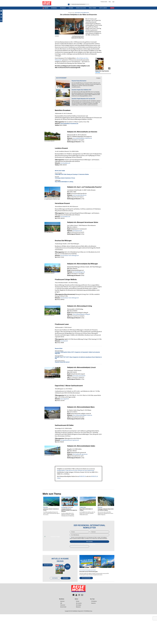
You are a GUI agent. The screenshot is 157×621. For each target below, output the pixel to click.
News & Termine (58, 173)
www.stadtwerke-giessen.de (80, 454)
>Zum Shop (97, 72)
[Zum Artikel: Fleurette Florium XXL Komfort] (63, 84)
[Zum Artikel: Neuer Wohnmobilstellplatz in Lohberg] (88, 501)
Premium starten (104, 1)
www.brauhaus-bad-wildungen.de (69, 255)
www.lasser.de (64, 341)
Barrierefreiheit (63, 607)
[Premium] (112, 8)
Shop (110, 1)
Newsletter (93, 603)
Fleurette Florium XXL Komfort (79, 80)
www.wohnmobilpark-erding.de (81, 314)
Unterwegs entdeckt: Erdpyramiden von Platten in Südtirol (106, 510)
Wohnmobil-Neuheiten (60, 360)
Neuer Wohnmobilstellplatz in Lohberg (64, 181)
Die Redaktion (94, 601)
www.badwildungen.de (79, 272)
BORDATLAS (82, 476)
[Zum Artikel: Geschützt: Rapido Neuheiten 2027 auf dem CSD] (63, 102)
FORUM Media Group (88, 611)
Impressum (62, 601)
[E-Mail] (82, 595)
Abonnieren (65, 578)
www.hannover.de (77, 230)
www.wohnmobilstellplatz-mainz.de (82, 415)
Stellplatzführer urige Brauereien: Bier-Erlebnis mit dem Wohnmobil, (75, 470)
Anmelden (89, 541)
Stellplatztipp (71, 12)
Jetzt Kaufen (55, 578)
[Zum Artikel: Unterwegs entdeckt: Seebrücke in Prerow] (51, 501)
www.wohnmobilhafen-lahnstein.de (82, 138)
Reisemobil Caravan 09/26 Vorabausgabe (88, 571)
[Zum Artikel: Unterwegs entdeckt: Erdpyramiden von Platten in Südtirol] (106, 501)
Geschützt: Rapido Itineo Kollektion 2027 (81, 89)
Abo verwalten (79, 603)
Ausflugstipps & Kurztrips (67, 507)
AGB (61, 603)
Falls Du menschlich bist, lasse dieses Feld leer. (83, 544)
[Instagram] (79, 595)
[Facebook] (1, 11)
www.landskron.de (65, 163)
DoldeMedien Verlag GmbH (77, 611)
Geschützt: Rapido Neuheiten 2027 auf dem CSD (83, 98)
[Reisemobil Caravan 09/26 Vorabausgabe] (96, 561)
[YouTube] (76, 595)
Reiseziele (57, 176)
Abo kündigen (78, 605)
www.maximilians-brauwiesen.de (69, 123)
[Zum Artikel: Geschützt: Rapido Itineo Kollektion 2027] (63, 93)
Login (113, 1)
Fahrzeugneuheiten (59, 350)
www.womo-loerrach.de (79, 375)
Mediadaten (78, 607)
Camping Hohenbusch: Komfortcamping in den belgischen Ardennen (69, 510)
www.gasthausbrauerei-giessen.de (69, 440)
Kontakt (77, 601)
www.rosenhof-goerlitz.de (79, 195)
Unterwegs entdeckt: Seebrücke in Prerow (65, 178)
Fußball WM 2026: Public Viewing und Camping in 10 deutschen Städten (72, 174)
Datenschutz (62, 605)
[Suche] (68, 4)
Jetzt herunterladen (86, 578)
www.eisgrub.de (64, 399)
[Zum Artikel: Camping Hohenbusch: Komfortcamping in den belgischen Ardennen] (69, 501)
